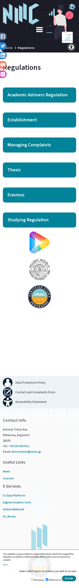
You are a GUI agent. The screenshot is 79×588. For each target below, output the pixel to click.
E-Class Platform (14, 495)
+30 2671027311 (19, 446)
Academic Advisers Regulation (37, 95)
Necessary (39, 580)
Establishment (22, 120)
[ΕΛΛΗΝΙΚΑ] (72, 7)
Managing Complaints (29, 145)
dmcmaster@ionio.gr (26, 452)
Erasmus (16, 195)
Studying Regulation (28, 220)
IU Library (9, 516)
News (6, 471)
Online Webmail (13, 509)
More (5, 564)
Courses (8, 478)
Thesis (14, 170)
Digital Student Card (17, 502)
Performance (55, 580)
